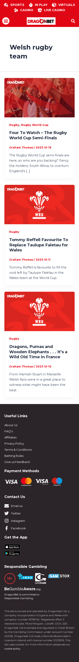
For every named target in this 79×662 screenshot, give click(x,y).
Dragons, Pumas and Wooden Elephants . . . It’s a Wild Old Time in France (38, 351)
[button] (5, 21)
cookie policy (12, 648)
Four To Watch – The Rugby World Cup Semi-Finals (38, 135)
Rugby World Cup (34, 125)
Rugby (14, 125)
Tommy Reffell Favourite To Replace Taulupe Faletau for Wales (38, 244)
